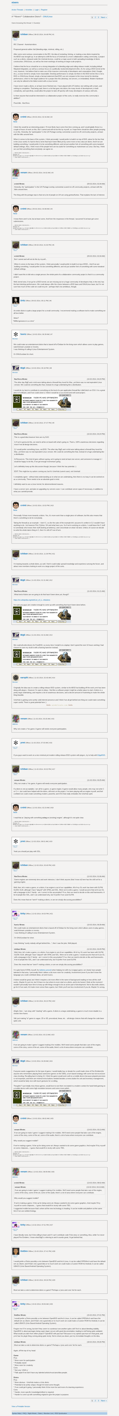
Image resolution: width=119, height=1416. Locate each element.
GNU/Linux (48, 16)
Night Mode (32, 1413)
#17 (53, 769)
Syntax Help (16, 1413)
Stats (40, 1413)
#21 (51, 914)
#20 (53, 865)
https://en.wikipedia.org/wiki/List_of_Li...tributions (32, 600)
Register (44, 10)
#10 (52, 505)
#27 (51, 1225)
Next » (104, 17)
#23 (53, 1035)
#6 (50, 301)
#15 (52, 719)
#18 (52, 808)
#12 (51, 580)
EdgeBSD (101, 755)
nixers (15, 2)
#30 (51, 1304)
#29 (53, 1280)
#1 (53, 34)
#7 (52, 334)
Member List (48, 1413)
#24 (51, 1061)
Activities (28, 10)
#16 (50, 743)
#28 (53, 1251)
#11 (53, 554)
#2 (52, 117)
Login (37, 10)
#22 (53, 1001)
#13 (51, 635)
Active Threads (17, 10)
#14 (53, 678)
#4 (52, 209)
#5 (53, 245)
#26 (53, 1172)
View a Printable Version (21, 1406)
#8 (51, 368)
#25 (52, 1118)
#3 (52, 173)
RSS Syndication (61, 1413)
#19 (51, 841)
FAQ (24, 1413)
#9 (53, 423)
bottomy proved (45, 970)
